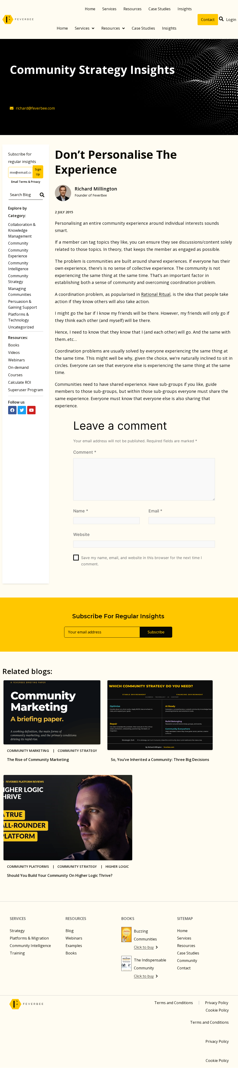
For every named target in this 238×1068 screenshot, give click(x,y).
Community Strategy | (81, 866)
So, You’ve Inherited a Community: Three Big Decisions (160, 759)
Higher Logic (117, 866)
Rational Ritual (155, 294)
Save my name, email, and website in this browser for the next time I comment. (141, 560)
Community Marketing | (32, 750)
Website (81, 534)
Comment (84, 452)
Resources (132, 8)
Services (109, 8)
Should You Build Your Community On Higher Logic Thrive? (59, 875)
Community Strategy (77, 750)
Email (155, 510)
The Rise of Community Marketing (38, 759)
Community (18, 243)
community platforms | (32, 866)
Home (90, 8)
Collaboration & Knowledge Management (22, 230)
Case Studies (160, 8)
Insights (185, 8)
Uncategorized (21, 327)
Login (231, 19)
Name (80, 510)
